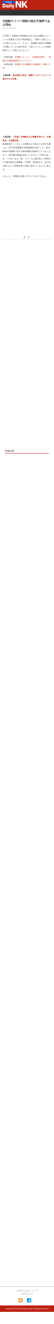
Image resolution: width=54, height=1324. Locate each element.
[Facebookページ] (30, 1300)
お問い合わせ (27, 1294)
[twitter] (21, 1300)
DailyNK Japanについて (27, 1291)
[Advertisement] (27, 108)
